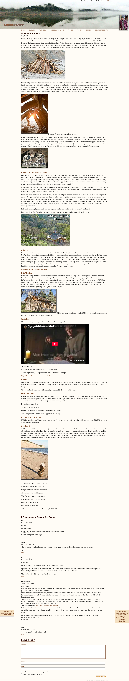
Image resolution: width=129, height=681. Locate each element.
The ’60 (79, 30)
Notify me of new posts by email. (32, 674)
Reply (22, 537)
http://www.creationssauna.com (47, 606)
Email (22, 666)
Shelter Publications (107, 1)
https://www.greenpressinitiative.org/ (34, 269)
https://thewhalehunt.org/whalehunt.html (35, 376)
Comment (24, 644)
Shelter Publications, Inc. (101, 680)
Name (23, 661)
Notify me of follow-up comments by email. (35, 672)
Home (23, 30)
